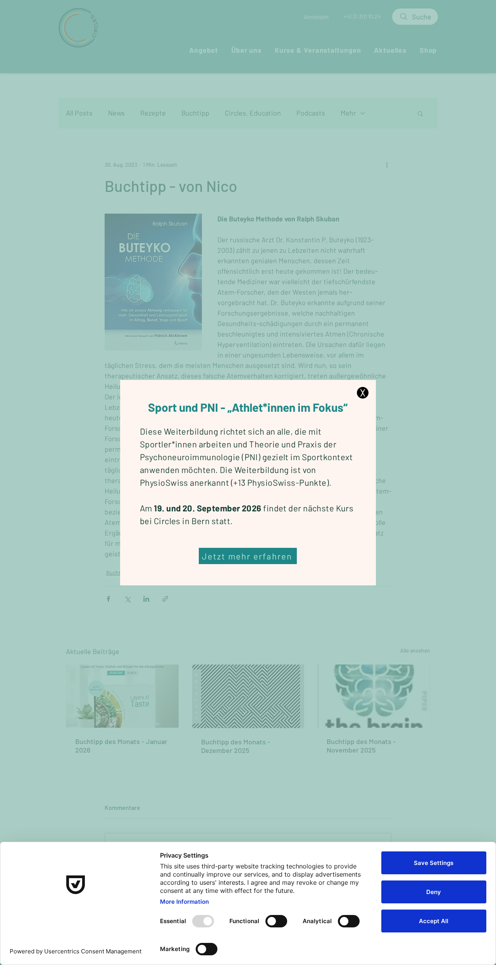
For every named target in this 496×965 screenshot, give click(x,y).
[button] (363, 393)
